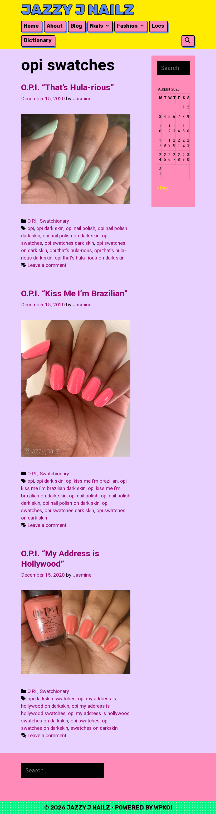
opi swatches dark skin (69, 243)
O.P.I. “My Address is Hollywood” (60, 558)
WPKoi (163, 807)
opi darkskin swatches (51, 699)
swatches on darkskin (94, 728)
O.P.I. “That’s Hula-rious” (67, 87)
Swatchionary (54, 221)
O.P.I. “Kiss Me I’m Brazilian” (74, 293)
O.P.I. (32, 221)
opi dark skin (49, 228)
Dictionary (38, 40)
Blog (76, 26)
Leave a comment (46, 265)
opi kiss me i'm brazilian (92, 481)
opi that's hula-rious (71, 250)
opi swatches (85, 721)
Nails (96, 26)
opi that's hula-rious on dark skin (90, 258)
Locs (158, 26)
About (55, 26)
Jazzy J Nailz (77, 9)
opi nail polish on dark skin (71, 236)
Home (31, 26)
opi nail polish (80, 228)
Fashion (127, 26)
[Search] (187, 40)
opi (30, 228)
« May (163, 188)
